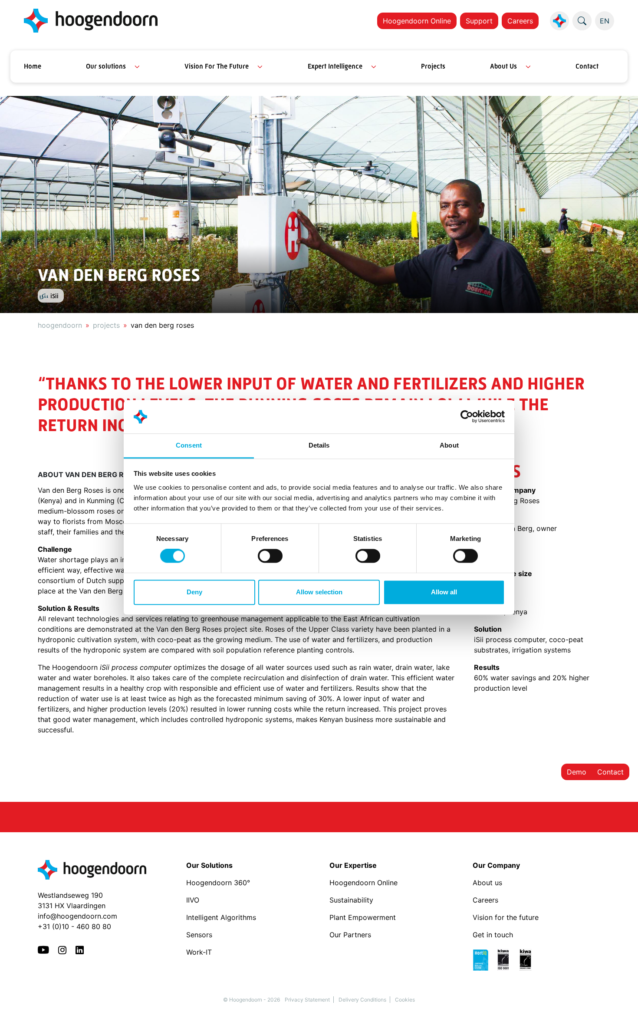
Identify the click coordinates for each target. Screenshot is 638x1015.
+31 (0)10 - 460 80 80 (74, 926)
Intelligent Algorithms (221, 917)
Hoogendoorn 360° (218, 882)
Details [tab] (319, 445)
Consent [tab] (189, 445)
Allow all (444, 592)
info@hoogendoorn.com (77, 916)
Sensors (199, 934)
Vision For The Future (216, 66)
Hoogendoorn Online (417, 20)
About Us (503, 66)
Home (32, 66)
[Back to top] (620, 997)
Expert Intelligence (335, 66)
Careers (520, 20)
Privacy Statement (307, 999)
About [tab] (449, 445)
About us (488, 882)
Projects (433, 66)
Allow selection (319, 592)
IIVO (192, 900)
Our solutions (106, 66)
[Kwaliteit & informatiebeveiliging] (506, 959)
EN (604, 20)
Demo (576, 772)
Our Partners (350, 934)
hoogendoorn (60, 325)
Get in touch (493, 934)
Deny (194, 592)
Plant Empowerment (363, 917)
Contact (587, 66)
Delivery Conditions (362, 999)
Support (479, 20)
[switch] (270, 556)
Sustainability (351, 900)
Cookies (405, 999)
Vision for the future (506, 917)
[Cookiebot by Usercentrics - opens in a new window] (467, 416)
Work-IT (199, 952)
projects (106, 325)
